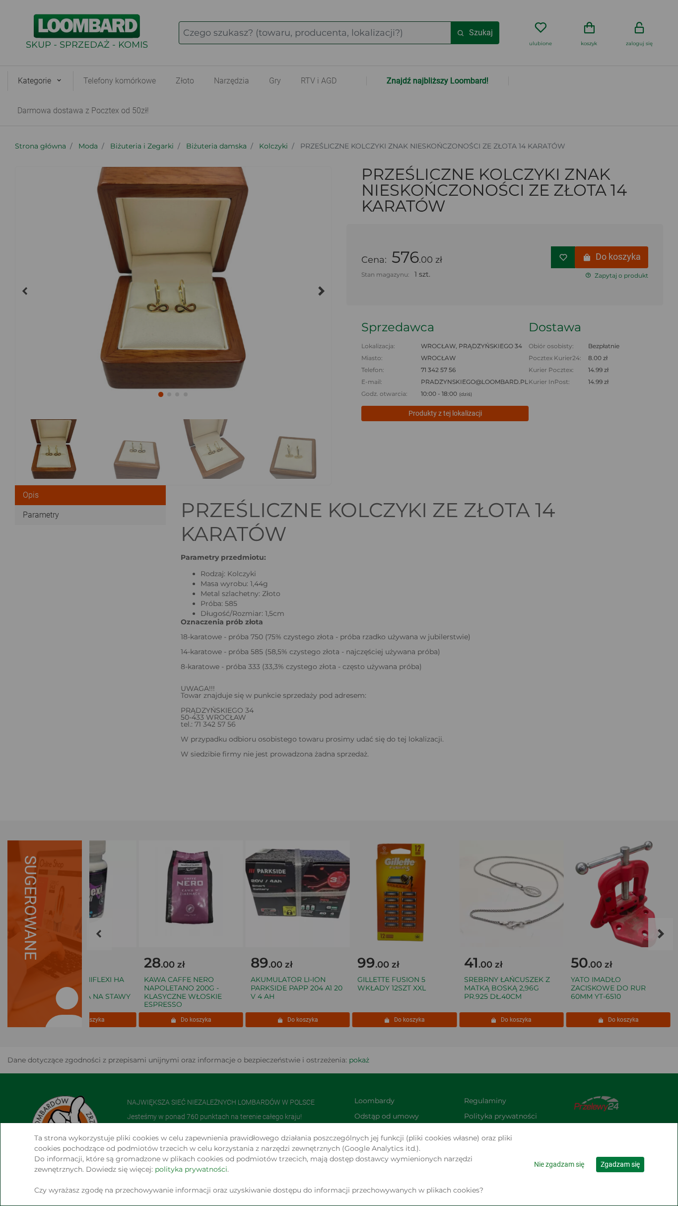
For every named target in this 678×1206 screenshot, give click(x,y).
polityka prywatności (191, 1169)
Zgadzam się (620, 1164)
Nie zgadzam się (559, 1164)
